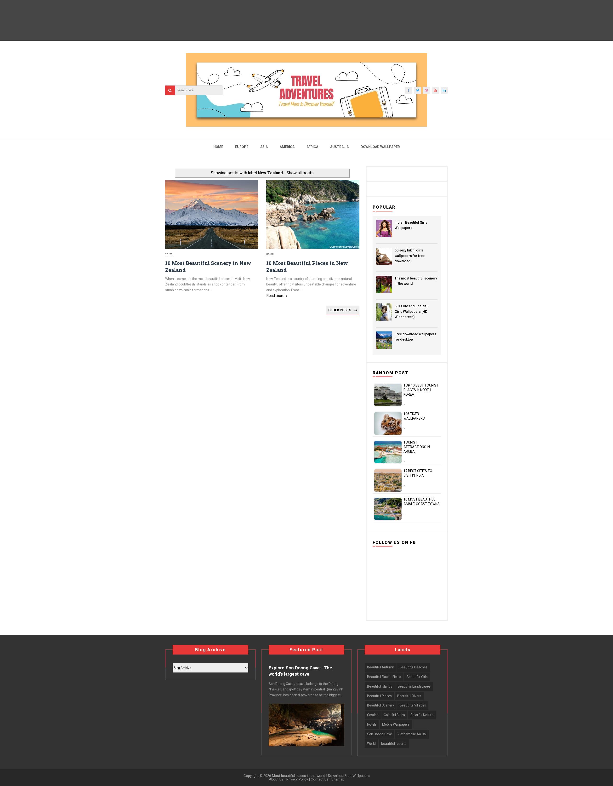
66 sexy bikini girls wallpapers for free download (410, 255)
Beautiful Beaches (413, 667)
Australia (339, 147)
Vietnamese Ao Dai (411, 734)
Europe (241, 147)
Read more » (276, 295)
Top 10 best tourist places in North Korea (420, 389)
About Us (276, 779)
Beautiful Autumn (380, 667)
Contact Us (320, 779)
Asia (264, 147)
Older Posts (339, 310)
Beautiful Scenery (380, 705)
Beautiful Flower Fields (384, 677)
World (371, 744)
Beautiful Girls (417, 677)
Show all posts (300, 173)
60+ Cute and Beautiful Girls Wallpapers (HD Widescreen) (412, 311)
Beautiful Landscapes (414, 686)
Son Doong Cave (379, 734)
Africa (312, 147)
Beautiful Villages (413, 705)
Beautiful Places (379, 696)
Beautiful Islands (379, 686)
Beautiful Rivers (409, 696)
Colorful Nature (421, 715)
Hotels (372, 724)
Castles (372, 715)
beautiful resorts (393, 744)
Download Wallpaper (380, 147)
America (287, 147)
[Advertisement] (262, 388)
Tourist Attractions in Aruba (416, 446)
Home (218, 147)
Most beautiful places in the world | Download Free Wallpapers (320, 776)
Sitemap (337, 779)
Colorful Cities (394, 715)
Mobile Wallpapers (396, 724)
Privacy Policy (297, 779)
